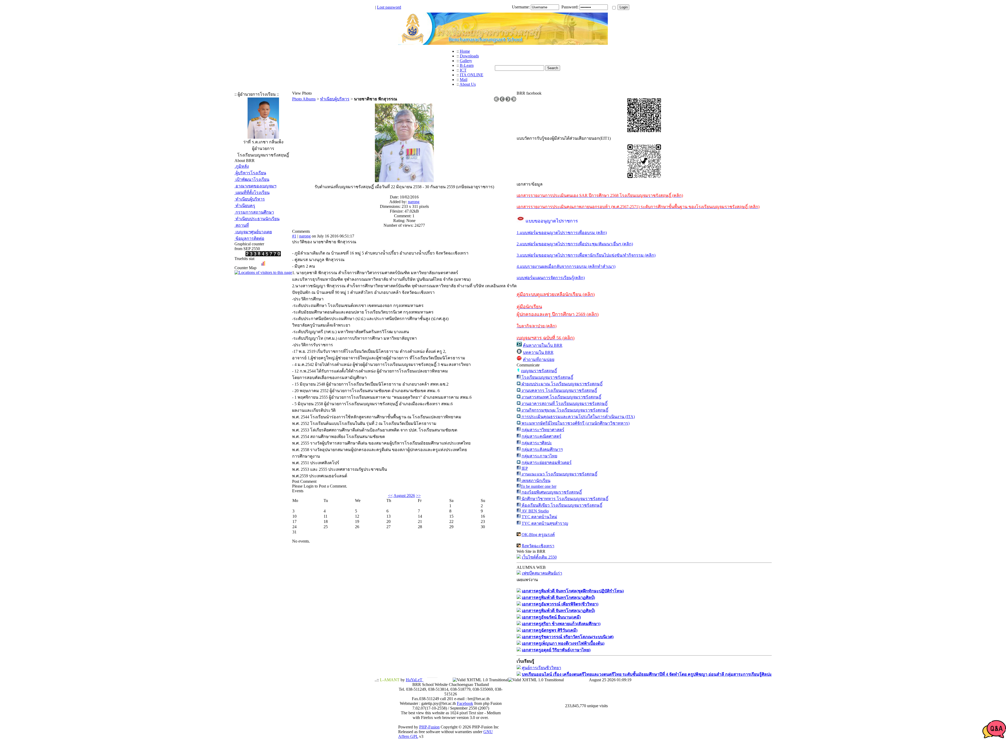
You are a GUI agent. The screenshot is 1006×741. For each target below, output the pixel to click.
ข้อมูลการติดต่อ (249, 238)
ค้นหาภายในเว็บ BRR (542, 345)
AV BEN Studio (535, 511)
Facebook (465, 703)
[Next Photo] (508, 100)
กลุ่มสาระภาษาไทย (539, 456)
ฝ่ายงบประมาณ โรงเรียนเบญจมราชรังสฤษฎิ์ (562, 384)
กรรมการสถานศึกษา (254, 212)
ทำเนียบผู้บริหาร (249, 199)
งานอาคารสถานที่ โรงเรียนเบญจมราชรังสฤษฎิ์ (564, 403)
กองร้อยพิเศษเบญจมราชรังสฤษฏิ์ (551, 492)
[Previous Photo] (502, 100)
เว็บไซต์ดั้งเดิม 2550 (539, 557)
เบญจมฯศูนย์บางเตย (253, 232)
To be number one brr (538, 486)
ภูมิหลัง (241, 166)
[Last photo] (514, 100)
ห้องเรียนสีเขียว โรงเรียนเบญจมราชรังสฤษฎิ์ (561, 505)
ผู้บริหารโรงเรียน (250, 173)
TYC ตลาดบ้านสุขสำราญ (545, 523)
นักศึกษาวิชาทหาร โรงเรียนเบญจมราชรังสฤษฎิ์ (564, 498)
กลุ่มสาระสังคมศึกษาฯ (542, 449)
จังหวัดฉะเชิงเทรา (538, 546)
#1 (294, 236)
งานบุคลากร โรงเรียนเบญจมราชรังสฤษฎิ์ (559, 390)
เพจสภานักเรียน (535, 480)
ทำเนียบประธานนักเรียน (257, 219)
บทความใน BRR (538, 352)
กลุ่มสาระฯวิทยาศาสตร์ (543, 430)
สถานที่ (241, 225)
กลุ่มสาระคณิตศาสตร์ (541, 436)
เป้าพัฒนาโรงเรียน (251, 179)
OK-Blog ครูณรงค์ (538, 534)
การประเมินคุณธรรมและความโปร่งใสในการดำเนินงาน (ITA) (578, 416)
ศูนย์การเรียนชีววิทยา (541, 668)
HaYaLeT (414, 680)
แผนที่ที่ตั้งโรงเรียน (252, 192)
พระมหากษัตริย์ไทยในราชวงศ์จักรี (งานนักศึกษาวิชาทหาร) (575, 423)
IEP (525, 468)
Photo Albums (304, 99)
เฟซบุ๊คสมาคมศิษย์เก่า (542, 573)
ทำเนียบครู (244, 205)
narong (413, 201)
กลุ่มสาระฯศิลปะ (537, 443)
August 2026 (404, 495)
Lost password (389, 7)
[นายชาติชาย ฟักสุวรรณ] (404, 181)
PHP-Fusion (429, 727)
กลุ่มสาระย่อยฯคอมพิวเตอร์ (547, 462)
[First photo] (496, 100)
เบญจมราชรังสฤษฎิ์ (539, 371)
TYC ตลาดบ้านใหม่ (539, 517)
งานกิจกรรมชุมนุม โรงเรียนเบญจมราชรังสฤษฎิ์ (564, 410)
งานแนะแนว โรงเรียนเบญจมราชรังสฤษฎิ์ (559, 474)
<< (390, 495)
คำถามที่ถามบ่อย (538, 359)
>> (418, 495)
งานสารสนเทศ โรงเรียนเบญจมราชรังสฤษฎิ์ (561, 397)
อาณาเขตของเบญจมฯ (255, 186)
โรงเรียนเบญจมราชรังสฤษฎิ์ (547, 377)
